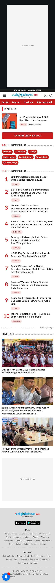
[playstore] (33, 524)
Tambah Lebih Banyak (27, 135)
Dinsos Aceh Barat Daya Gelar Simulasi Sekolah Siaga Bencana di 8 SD (23, 371)
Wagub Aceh (41, 157)
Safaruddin (20, 151)
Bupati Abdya (9, 157)
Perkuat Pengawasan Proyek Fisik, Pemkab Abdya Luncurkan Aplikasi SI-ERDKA (25, 450)
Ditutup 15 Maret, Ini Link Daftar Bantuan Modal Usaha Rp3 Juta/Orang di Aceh (29, 240)
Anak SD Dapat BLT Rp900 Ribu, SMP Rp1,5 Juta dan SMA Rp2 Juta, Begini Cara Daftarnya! (32, 224)
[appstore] (20, 524)
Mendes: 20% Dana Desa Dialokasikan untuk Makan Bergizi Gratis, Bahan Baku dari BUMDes (29, 209)
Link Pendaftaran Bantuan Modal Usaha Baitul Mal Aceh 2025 (29, 178)
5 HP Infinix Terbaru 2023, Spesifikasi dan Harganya (34, 118)
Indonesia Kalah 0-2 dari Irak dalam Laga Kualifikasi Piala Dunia (31, 315)
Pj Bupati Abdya (10, 162)
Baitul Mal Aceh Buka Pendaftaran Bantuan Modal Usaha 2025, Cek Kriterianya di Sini (30, 193)
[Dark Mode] (45, 95)
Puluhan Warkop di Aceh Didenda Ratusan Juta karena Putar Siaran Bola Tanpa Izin (29, 285)
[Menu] (4, 95)
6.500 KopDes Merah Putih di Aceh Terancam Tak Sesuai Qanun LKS (30, 255)
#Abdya (32, 151)
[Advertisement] (27, 46)
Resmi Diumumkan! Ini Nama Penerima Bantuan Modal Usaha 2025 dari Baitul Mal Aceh (32, 269)
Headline (7, 151)
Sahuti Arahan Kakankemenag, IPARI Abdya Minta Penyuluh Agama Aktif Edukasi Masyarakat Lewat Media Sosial (25, 411)
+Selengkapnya (46, 327)
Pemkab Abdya (25, 157)
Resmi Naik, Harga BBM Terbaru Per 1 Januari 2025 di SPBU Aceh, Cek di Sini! (31, 301)
